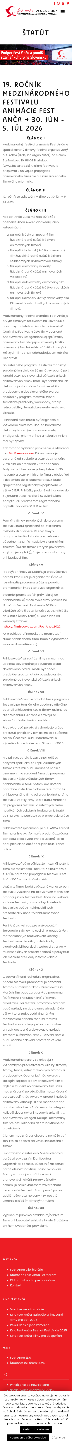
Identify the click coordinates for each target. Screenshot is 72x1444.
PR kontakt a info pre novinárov (33, 1280)
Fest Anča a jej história (26, 1270)
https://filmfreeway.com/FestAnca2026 (32, 626)
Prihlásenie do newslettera (29, 1385)
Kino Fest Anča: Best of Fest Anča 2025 (38, 1330)
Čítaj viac (58, 1437)
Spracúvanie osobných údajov (32, 1390)
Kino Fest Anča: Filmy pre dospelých (36, 1336)
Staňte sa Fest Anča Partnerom (33, 1275)
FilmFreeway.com (21, 453)
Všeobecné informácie (27, 1309)
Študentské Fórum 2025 (27, 1363)
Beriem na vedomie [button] (36, 1429)
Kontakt (15, 1285)
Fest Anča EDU (20, 1357)
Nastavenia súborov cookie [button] (28, 1437)
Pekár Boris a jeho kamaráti (29, 1325)
